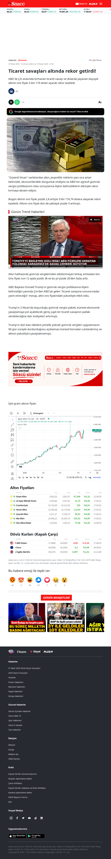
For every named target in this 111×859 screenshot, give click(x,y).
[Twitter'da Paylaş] (11, 102)
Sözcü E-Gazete (15, 725)
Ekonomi (22, 60)
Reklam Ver (13, 754)
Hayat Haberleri (15, 691)
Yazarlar (12, 677)
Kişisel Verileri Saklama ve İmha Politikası (27, 788)
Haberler (13, 661)
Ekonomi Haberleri (16, 687)
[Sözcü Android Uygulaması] (36, 835)
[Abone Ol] (95, 60)
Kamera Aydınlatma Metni (20, 792)
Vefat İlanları (14, 759)
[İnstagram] (11, 818)
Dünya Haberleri (15, 696)
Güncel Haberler (17, 704)
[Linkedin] (41, 818)
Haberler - (13, 60)
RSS (10, 802)
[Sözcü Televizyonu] (11, 651)
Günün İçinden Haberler (19, 711)
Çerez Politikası (15, 783)
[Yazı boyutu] (100, 102)
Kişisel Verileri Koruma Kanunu (22, 774)
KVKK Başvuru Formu (17, 797)
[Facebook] (17, 818)
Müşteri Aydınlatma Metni (20, 778)
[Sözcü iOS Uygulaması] (17, 835)
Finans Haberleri (15, 682)
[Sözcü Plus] (48, 651)
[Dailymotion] (35, 818)
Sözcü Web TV (14, 716)
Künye (11, 749)
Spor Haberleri (15, 720)
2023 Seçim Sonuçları (18, 673)
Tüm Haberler (14, 729)
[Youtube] (29, 818)
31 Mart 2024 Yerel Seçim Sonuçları (24, 668)
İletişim (11, 745)
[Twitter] (23, 818)
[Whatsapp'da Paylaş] (17, 102)
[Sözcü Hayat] (35, 651)
